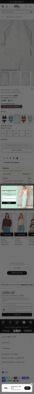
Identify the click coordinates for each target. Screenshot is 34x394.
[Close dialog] (32, 186)
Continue (9, 202)
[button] (31, 384)
